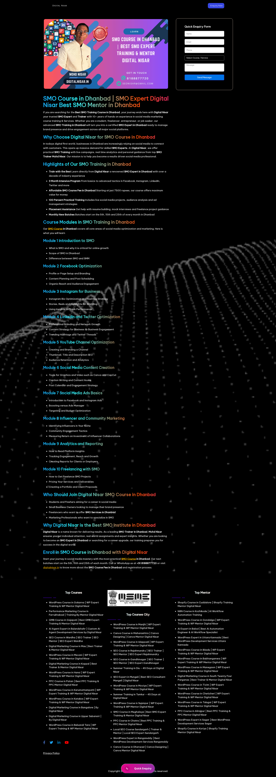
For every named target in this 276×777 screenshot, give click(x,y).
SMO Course (55, 228)
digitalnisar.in (51, 567)
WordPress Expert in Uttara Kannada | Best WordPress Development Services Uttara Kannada (203, 641)
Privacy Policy (51, 753)
